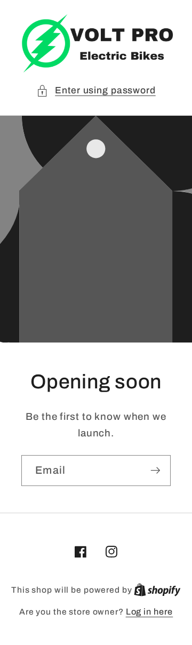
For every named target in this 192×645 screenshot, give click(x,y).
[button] (96, 91)
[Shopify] (157, 589)
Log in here (149, 611)
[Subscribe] (155, 470)
